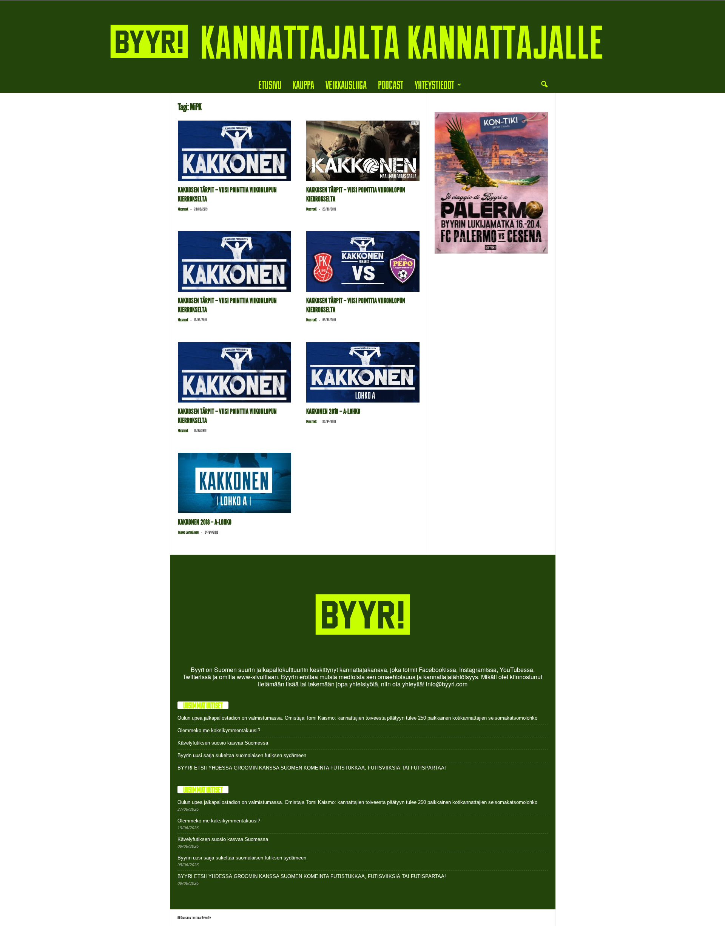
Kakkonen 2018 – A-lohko (204, 522)
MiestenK (183, 209)
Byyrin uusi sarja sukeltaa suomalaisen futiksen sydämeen (241, 755)
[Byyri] (362, 38)
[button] (544, 84)
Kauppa (303, 84)
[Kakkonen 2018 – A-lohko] (234, 483)
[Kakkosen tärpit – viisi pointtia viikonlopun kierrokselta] (234, 151)
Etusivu (269, 84)
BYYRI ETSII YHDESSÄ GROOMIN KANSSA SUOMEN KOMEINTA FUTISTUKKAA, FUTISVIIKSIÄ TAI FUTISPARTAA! (311, 768)
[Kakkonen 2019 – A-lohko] (363, 372)
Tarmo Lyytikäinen (188, 532)
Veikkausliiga (346, 84)
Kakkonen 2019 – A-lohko (333, 411)
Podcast (390, 84)
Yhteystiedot (434, 84)
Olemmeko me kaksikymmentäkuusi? (218, 730)
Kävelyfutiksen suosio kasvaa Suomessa (222, 743)
